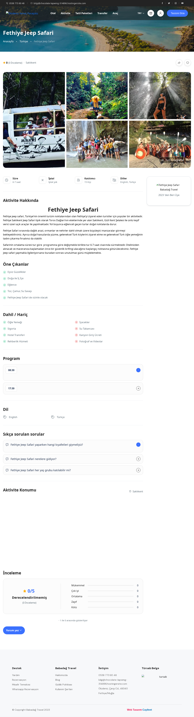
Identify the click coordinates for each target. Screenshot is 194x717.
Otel (53, 13)
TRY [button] (140, 13)
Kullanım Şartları (64, 689)
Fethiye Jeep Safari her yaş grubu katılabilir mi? (41, 470)
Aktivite (65, 13)
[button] (150, 13)
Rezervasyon (19, 679)
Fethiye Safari (10, 230)
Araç (115, 13)
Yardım (16, 675)
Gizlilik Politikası (63, 684)
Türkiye (24, 41)
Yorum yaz (12, 630)
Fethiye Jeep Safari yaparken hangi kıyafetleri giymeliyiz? (47, 444)
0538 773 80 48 (16, 3)
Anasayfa (8, 41)
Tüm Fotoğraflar (174, 160)
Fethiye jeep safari (13, 216)
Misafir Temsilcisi (21, 684)
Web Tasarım (134, 709)
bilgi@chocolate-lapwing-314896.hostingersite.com (60, 3)
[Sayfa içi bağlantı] (162, 3)
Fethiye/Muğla (106, 693)
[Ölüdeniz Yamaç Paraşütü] (22, 13)
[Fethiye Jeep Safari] (34, 120)
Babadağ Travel (169, 189)
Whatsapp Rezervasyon (25, 689)
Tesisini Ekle (178, 13)
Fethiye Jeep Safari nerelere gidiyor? (33, 459)
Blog (57, 679)
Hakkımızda (61, 675)
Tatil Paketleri (83, 13)
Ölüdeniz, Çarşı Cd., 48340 (113, 688)
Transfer (102, 13)
